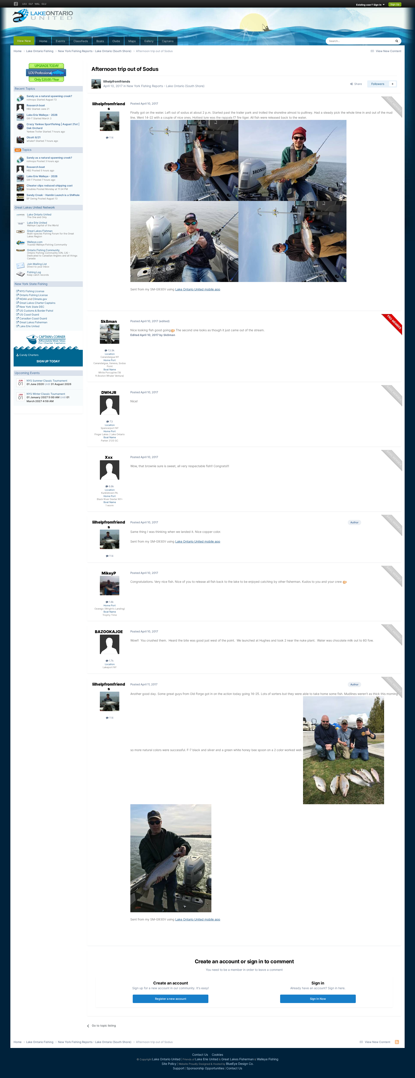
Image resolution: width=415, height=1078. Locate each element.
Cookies (217, 1054)
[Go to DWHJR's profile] (109, 405)
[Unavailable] (184, 160)
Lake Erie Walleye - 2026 (42, 114)
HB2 (29, 108)
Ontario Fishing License (33, 295)
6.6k (111, 486)
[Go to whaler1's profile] (20, 139)
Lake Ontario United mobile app (197, 289)
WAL (37, 3)
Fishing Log (34, 272)
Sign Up (394, 4)
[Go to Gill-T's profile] (20, 117)
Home (43, 41)
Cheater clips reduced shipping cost (50, 185)
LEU (24, 3)
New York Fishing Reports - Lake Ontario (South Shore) (165, 86)
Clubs (116, 41)
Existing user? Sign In (369, 4)
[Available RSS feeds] (397, 1042)
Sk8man (109, 321)
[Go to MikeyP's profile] (109, 585)
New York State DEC (31, 306)
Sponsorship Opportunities (205, 1068)
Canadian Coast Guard (33, 318)
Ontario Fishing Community (43, 250)
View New (24, 41)
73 (111, 421)
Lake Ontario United (39, 214)
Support (178, 1068)
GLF (31, 3)
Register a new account (170, 998)
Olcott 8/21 (34, 137)
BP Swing (32, 198)
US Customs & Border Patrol (36, 310)
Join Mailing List (37, 264)
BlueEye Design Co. (240, 1063)
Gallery (148, 41)
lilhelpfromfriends (116, 81)
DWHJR (108, 392)
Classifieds (80, 41)
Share (357, 84)
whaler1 (31, 140)
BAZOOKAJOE (109, 631)
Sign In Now (318, 998)
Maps (132, 41)
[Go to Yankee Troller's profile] (20, 126)
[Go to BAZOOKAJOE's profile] (109, 644)
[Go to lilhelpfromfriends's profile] (96, 84)
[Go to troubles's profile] (20, 187)
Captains (168, 41)
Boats (100, 41)
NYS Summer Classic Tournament (47, 380)
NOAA (23, 299)
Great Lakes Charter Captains (37, 302)
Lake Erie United (37, 222)
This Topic (380, 41)
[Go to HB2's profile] (20, 107)
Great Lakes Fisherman (33, 322)
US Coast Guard (29, 314)
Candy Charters (28, 355)
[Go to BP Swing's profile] (20, 197)
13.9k (111, 350)
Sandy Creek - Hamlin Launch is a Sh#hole (53, 195)
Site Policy (169, 1063)
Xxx (109, 457)
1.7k (111, 660)
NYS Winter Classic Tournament (46, 393)
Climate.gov (40, 299)
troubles (31, 189)
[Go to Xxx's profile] (109, 470)
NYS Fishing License (31, 291)
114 (111, 137)
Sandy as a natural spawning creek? (49, 96)
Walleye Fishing (267, 1059)
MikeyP (109, 573)
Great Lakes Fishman (40, 230)
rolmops (31, 99)
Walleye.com (34, 242)
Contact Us (200, 1054)
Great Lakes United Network (35, 207)
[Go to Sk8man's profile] (109, 334)
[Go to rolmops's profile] (20, 98)
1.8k (111, 601)
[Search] (396, 41)
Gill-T (30, 118)
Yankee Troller (34, 131)
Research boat (36, 105)
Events (60, 41)
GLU (44, 3)
